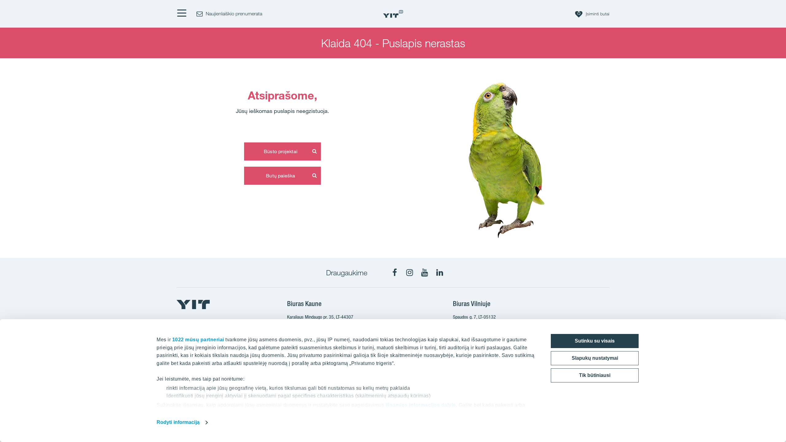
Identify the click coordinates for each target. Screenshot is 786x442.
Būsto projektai (281, 151)
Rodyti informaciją (178, 422)
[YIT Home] (393, 14)
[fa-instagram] (409, 272)
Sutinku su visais (595, 340)
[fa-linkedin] (440, 272)
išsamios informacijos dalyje (421, 405)
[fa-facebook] (394, 272)
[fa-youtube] (425, 272)
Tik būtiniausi (594, 375)
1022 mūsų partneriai (198, 339)
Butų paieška (280, 176)
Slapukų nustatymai (595, 358)
